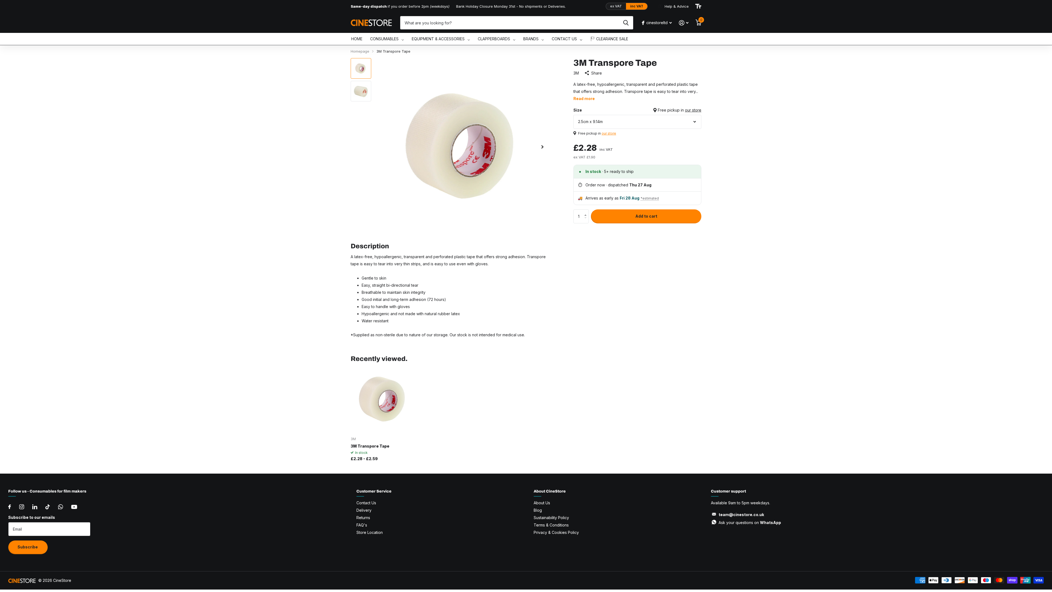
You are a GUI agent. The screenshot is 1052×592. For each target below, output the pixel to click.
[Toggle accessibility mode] (698, 6)
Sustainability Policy (551, 517)
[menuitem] (357, 39)
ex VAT (616, 6)
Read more (584, 98)
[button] (586, 211)
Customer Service (373, 491)
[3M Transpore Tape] (384, 399)
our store (693, 110)
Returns (363, 517)
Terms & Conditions (551, 525)
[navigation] (361, 68)
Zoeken (625, 23)
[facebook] (9, 507)
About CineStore (550, 491)
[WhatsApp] (60, 506)
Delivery (363, 510)
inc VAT (636, 6)
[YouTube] (74, 507)
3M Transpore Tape (370, 446)
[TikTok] (47, 506)
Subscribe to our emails (31, 517)
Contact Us (366, 502)
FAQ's (361, 525)
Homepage (360, 51)
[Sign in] (684, 23)
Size (637, 110)
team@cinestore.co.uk (741, 514)
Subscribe (28, 547)
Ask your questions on (750, 522)
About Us (542, 502)
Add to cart (646, 216)
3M (576, 73)
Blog (538, 510)
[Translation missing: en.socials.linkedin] (34, 506)
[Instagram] (21, 506)
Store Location (369, 532)
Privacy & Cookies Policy (556, 532)
